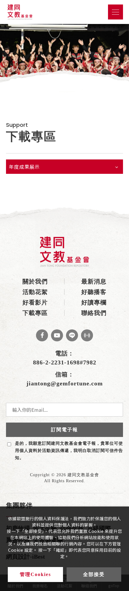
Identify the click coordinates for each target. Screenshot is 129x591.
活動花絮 (35, 292)
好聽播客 (93, 292)
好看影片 (35, 302)
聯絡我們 (93, 313)
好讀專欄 (93, 302)
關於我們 (35, 281)
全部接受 (94, 574)
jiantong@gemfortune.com (64, 383)
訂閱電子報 (64, 429)
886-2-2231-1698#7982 (64, 362)
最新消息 (93, 281)
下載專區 (35, 313)
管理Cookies (35, 574)
